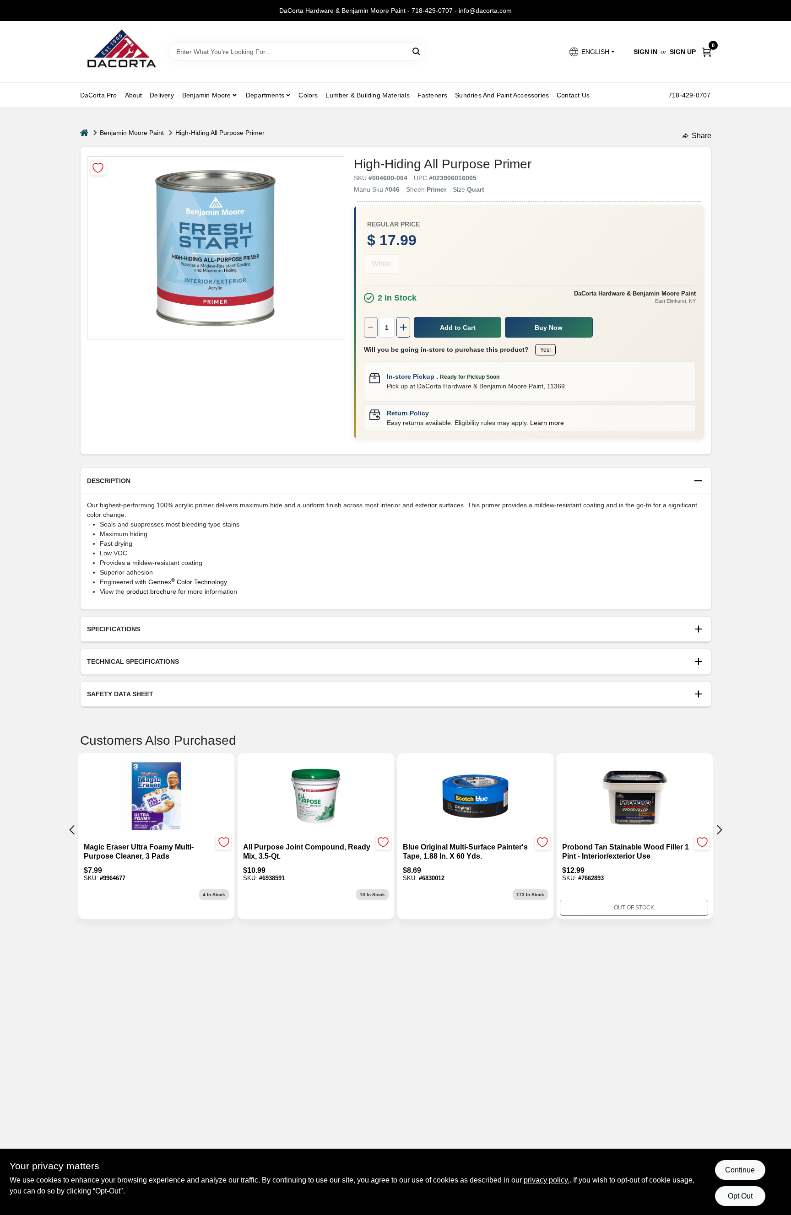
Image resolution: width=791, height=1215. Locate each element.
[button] (591, 52)
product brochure (151, 591)
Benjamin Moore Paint (132, 132)
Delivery (162, 95)
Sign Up (683, 51)
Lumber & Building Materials (367, 95)
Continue (740, 1170)
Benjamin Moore (206, 95)
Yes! (545, 350)
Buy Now (549, 327)
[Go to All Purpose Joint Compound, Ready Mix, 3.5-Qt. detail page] (316, 796)
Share (701, 136)
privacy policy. (546, 1180)
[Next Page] (719, 829)
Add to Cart (458, 327)
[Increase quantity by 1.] (403, 327)
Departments (265, 95)
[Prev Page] (72, 829)
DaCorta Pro (98, 95)
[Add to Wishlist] (98, 168)
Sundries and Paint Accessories (502, 95)
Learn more (547, 422)
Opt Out (740, 1196)
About (133, 95)
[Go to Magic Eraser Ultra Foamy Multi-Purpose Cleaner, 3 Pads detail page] (156, 796)
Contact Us (573, 95)
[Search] (416, 51)
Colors (308, 95)
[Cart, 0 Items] (706, 52)
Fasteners (432, 95)
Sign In (645, 51)
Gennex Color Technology (187, 582)
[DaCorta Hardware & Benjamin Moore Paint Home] (121, 51)
